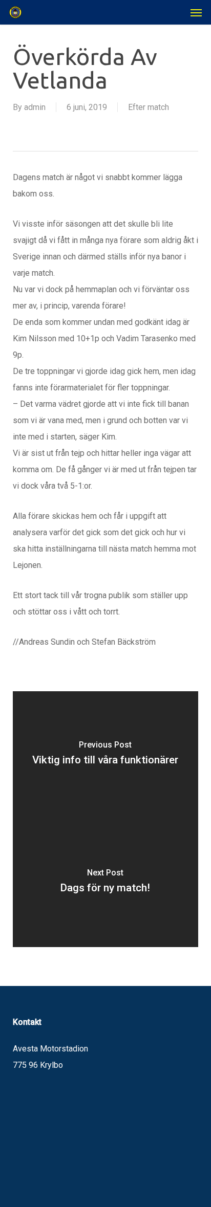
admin (35, 107)
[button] (196, 12)
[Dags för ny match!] (106, 883)
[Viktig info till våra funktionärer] (106, 755)
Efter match (148, 107)
